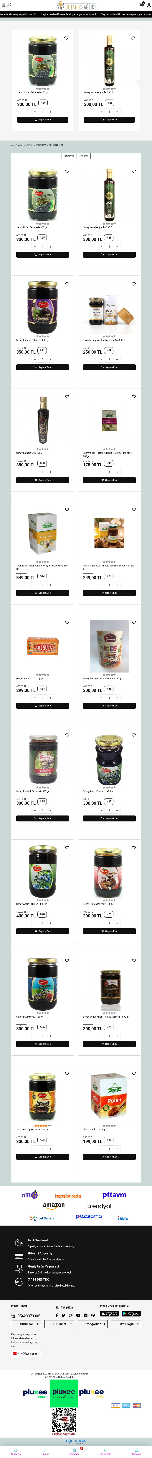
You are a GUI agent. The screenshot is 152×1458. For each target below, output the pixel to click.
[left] (13, 82)
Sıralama (83, 156)
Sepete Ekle (45, 119)
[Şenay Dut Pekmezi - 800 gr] (42, 984)
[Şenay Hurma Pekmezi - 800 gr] (109, 871)
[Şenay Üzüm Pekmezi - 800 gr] (42, 195)
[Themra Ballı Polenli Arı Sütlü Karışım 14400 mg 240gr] (109, 420)
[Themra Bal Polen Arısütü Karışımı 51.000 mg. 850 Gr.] (42, 533)
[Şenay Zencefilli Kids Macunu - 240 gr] (109, 646)
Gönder (34, 1353)
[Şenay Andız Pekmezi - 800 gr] (42, 871)
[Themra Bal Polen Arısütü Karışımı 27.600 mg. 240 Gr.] (109, 533)
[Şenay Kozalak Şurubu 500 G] (42, 60)
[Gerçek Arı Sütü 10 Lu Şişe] (42, 646)
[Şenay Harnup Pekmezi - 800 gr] (42, 1097)
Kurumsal (26, 1324)
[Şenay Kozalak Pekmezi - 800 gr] (42, 758)
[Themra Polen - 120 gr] (109, 1097)
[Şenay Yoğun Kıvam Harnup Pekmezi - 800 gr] (109, 984)
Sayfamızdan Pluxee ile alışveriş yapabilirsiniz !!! (57, 14)
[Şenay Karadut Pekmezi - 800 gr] (109, 60)
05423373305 (28, 1316)
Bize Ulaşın (126, 1324)
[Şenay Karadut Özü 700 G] (42, 420)
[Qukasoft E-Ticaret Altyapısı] (76, 1442)
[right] (139, 82)
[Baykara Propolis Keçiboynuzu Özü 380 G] (109, 307)
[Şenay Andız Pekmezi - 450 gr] (109, 758)
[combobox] (15, 1353)
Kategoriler (93, 1324)
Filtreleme (69, 156)
